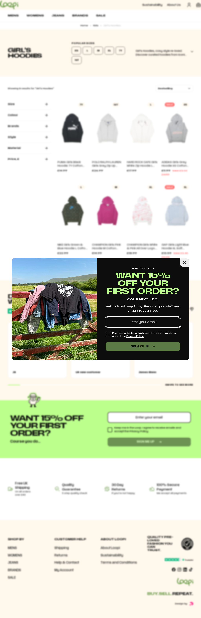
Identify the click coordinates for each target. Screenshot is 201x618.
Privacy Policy (135, 336)
